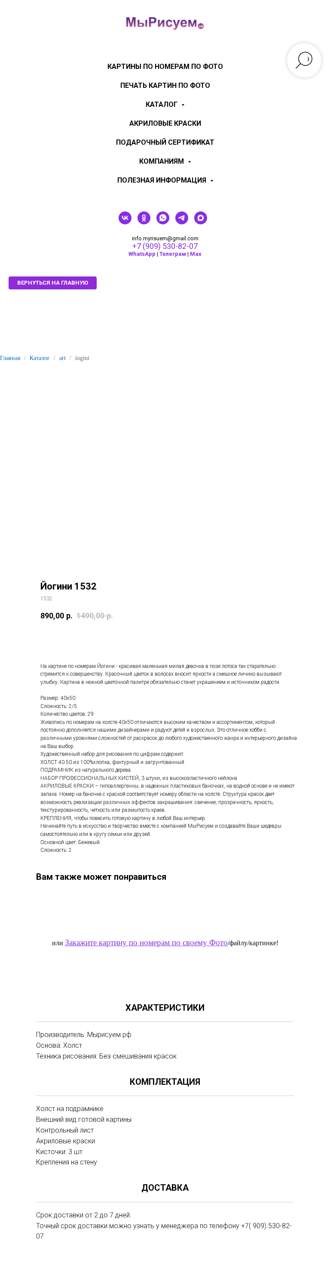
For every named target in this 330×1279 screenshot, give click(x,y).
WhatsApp (142, 254)
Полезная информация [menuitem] (162, 180)
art (62, 358)
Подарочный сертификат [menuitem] (165, 142)
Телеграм (172, 254)
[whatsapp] (162, 222)
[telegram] (181, 222)
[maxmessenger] (200, 222)
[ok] (144, 222)
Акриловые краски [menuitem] (165, 123)
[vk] (125, 222)
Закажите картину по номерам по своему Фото (146, 942)
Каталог (40, 358)
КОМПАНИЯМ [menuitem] (162, 161)
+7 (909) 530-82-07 (165, 246)
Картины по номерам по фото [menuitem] (165, 66)
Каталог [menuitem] (162, 104)
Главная (10, 358)
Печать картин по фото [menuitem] (165, 85)
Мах (196, 254)
